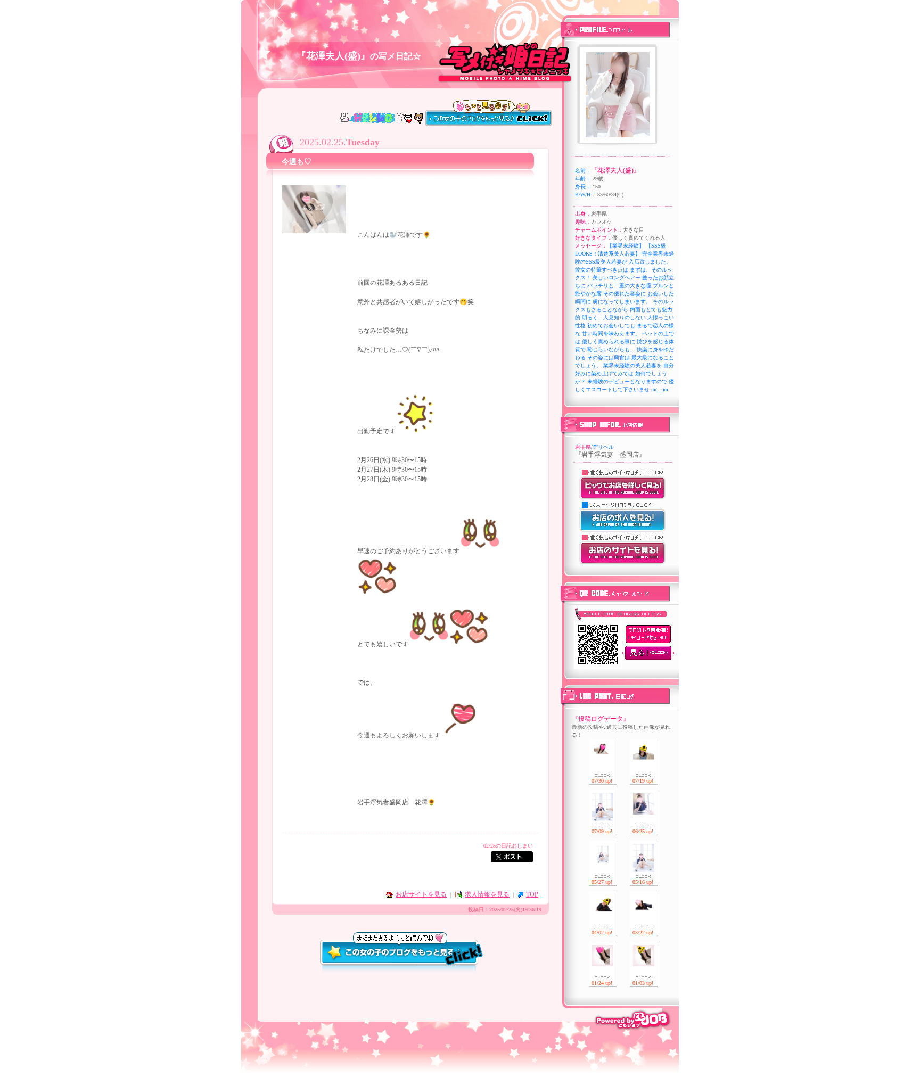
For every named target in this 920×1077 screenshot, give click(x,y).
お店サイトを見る (421, 894)
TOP (532, 894)
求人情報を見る (487, 894)
